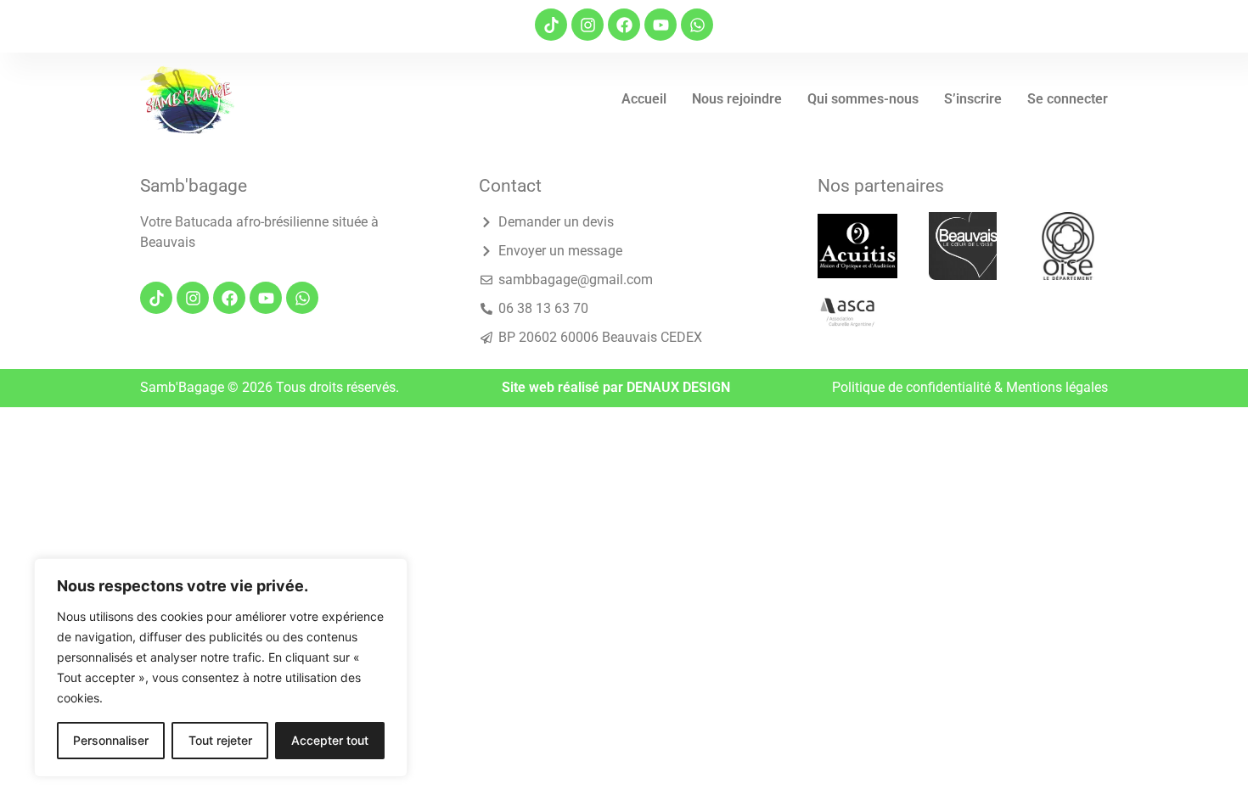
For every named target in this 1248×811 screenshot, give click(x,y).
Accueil (643, 99)
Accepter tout (329, 740)
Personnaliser (111, 740)
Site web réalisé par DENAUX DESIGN (616, 387)
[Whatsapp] (697, 24)
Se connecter (1067, 99)
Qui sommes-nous (863, 99)
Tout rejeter (220, 740)
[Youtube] (660, 24)
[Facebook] (624, 24)
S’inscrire (973, 99)
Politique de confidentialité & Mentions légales (970, 387)
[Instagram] (587, 24)
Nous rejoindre (737, 99)
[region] (221, 667)
